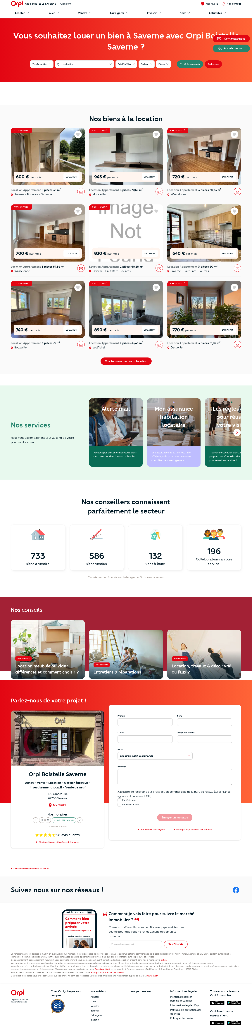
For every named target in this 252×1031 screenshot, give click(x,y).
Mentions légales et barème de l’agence (181, 998)
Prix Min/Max (124, 64)
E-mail (121, 732)
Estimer (95, 1010)
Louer (94, 1001)
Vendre (95, 1005)
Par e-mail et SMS (130, 804)
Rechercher (213, 64)
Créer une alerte (192, 64)
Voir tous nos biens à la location (126, 361)
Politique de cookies (181, 1018)
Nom (179, 716)
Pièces (161, 64)
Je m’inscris (175, 944)
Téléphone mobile (185, 732)
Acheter (95, 996)
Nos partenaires (140, 991)
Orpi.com (65, 3)
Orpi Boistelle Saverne (40, 3)
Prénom (121, 716)
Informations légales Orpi (184, 1005)
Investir (95, 1019)
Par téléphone (129, 800)
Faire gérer (97, 1015)
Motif (120, 749)
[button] (35, 820)
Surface (144, 64)
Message (122, 766)
